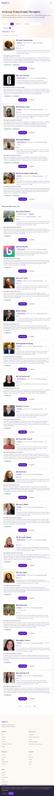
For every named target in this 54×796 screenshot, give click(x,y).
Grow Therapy (23, 75)
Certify (3, 739)
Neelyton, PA (7, 64)
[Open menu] (50, 2)
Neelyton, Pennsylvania (38, 42)
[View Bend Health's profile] (9, 251)
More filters (6, 28)
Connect (4, 741)
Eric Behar (22, 311)
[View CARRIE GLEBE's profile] (9, 282)
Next (34, 706)
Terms (3, 779)
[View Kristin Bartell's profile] (9, 677)
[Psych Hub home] (6, 2)
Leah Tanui (22, 572)
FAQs (3, 759)
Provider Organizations (34, 737)
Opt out (5, 793)
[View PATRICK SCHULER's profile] (9, 216)
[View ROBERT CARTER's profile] (9, 410)
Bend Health (23, 247)
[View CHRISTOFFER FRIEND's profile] (9, 443)
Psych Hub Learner (22, 214)
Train (3, 734)
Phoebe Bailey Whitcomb (27, 173)
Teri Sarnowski (24, 376)
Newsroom (31, 757)
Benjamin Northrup (25, 344)
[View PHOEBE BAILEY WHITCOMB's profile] (9, 178)
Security (4, 772)
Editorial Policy (5, 782)
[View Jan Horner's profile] (9, 476)
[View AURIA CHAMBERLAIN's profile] (9, 44)
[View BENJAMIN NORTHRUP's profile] (9, 348)
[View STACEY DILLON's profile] (9, 509)
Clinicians (31, 734)
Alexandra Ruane (24, 537)
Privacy (3, 774)
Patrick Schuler (24, 212)
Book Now (31, 68)
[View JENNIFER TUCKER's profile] (9, 645)
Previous (20, 706)
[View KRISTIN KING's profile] (9, 609)
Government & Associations (35, 744)
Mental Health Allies (33, 741)
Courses (3, 757)
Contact (31, 761)
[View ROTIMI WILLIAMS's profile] (9, 144)
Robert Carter (23, 406)
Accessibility (4, 784)
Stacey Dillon (23, 504)
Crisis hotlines (5, 761)
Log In (30, 764)
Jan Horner (22, 472)
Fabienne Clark (24, 107)
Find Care (4, 764)
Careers (30, 759)
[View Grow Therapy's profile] (9, 80)
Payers (30, 739)
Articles (3, 754)
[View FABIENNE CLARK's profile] (9, 111)
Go (12, 24)
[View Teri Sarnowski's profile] (9, 381)
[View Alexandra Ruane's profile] (9, 541)
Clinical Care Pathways (7, 744)
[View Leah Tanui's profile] (9, 577)
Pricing (3, 746)
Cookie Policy (5, 777)
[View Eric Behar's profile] (9, 315)
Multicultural (6, 31)
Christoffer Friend (25, 439)
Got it (11, 793)
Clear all (12, 31)
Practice (3, 737)
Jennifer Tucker (24, 640)
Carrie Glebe (23, 278)
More (27, 53)
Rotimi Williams (24, 140)
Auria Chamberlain (25, 40)
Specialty (18, 23)
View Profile (31, 62)
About (30, 754)
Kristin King (22, 605)
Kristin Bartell (23, 673)
